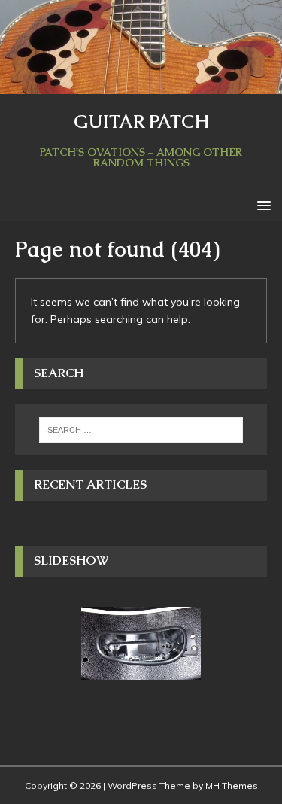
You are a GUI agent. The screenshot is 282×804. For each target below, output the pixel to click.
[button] (261, 204)
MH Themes (231, 785)
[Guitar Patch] (141, 85)
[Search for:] (141, 430)
